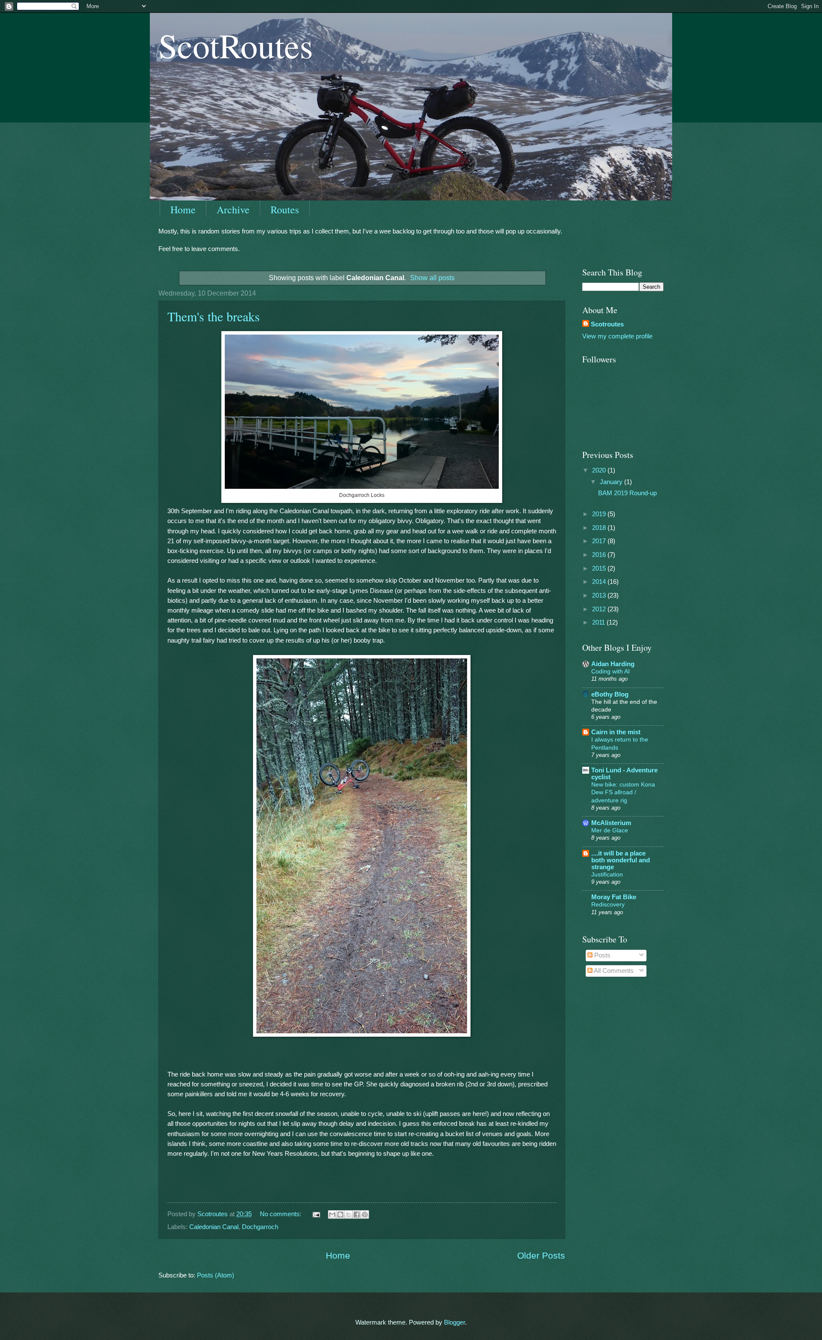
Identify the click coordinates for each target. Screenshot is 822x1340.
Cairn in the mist (615, 732)
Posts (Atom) (215, 1275)
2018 (600, 527)
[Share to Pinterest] (364, 1214)
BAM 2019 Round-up (627, 493)
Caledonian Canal (213, 1226)
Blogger (454, 1322)
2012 (600, 609)
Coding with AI (610, 671)
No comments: (281, 1214)
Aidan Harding (612, 664)
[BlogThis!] (340, 1214)
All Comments (613, 970)
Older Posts (541, 1255)
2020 (600, 470)
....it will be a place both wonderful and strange (620, 860)
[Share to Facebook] (356, 1214)
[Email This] (332, 1214)
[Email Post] (315, 1214)
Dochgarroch (260, 1226)
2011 (599, 622)
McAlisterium (611, 823)
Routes (285, 209)
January (612, 482)
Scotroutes (607, 324)
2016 (600, 554)
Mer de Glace (609, 830)
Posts (602, 955)
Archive (233, 209)
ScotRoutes (235, 45)
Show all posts (432, 277)
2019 (600, 514)
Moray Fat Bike (613, 897)
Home (183, 209)
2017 (600, 541)
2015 (600, 568)
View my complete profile (617, 336)
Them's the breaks (213, 316)
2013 (600, 595)
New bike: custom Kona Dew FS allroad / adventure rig (623, 792)
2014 (600, 581)
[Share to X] (348, 1214)
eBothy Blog (609, 694)
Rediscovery (608, 904)
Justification (607, 874)
